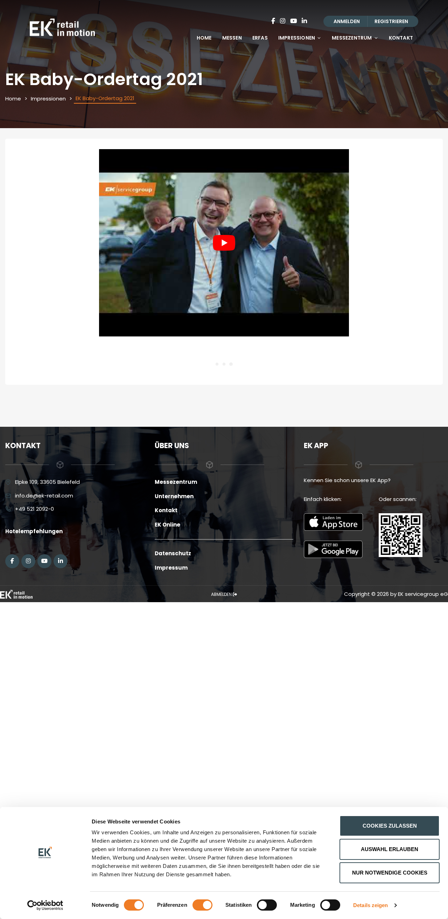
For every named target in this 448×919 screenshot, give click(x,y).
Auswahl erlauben (389, 849)
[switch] (202, 905)
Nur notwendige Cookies (389, 873)
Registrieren (391, 21)
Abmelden (222, 594)
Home (204, 37)
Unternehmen (174, 496)
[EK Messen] (16, 594)
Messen (232, 37)
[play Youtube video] (224, 243)
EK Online (167, 524)
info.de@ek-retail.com (44, 495)
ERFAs (260, 37)
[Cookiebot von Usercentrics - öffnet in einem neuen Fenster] (45, 905)
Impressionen (296, 37)
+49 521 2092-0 (34, 509)
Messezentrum (352, 37)
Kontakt (401, 37)
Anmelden (347, 21)
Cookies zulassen (390, 826)
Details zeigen (370, 905)
